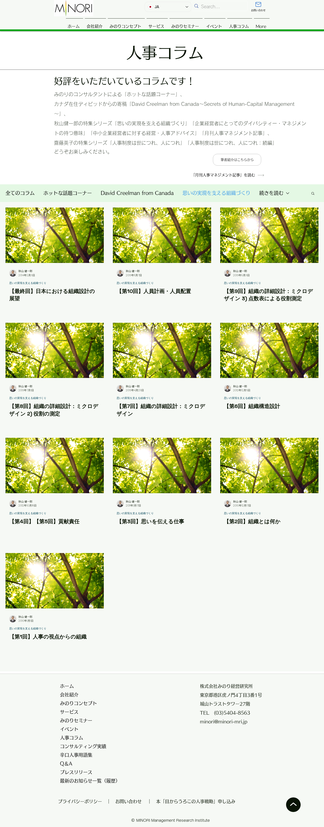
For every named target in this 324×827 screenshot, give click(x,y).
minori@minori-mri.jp (223, 721)
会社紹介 (69, 694)
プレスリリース (76, 772)
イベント (69, 729)
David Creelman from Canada (137, 193)
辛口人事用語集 (76, 755)
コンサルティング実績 (83, 746)
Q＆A (66, 763)
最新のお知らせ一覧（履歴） (87, 780)
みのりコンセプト (78, 703)
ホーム (67, 686)
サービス (69, 712)
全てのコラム (20, 193)
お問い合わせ (128, 801)
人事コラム (71, 737)
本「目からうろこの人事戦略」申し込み (195, 801)
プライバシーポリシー (82, 801)
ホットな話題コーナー (67, 193)
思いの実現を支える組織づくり (216, 193)
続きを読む (271, 193)
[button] (313, 193)
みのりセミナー (76, 720)
